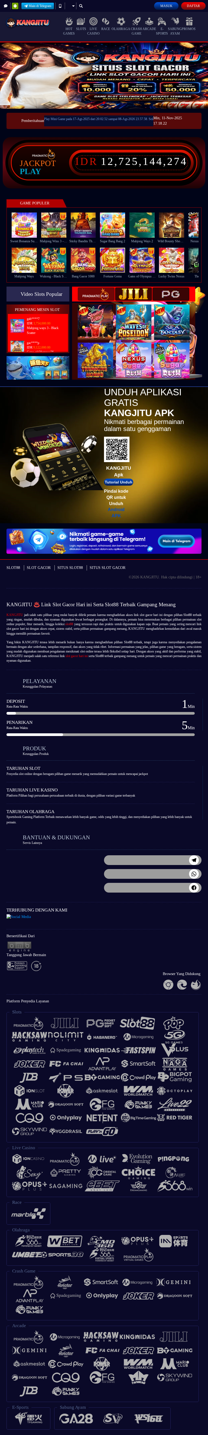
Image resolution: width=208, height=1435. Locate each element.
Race (105, 29)
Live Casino (93, 31)
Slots (81, 29)
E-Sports (162, 31)
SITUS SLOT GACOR (107, 568)
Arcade (149, 29)
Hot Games (69, 31)
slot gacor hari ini (77, 656)
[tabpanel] (104, 75)
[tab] (96, 294)
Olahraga (121, 29)
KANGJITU (14, 615)
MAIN (27, 225)
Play (30, 171)
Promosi (189, 29)
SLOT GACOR (39, 568)
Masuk (166, 6)
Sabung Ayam (175, 31)
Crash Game (136, 31)
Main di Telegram (40, 6)
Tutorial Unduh (118, 482)
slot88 (69, 624)
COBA (99, 316)
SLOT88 (13, 568)
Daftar (193, 6)
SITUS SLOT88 (70, 568)
